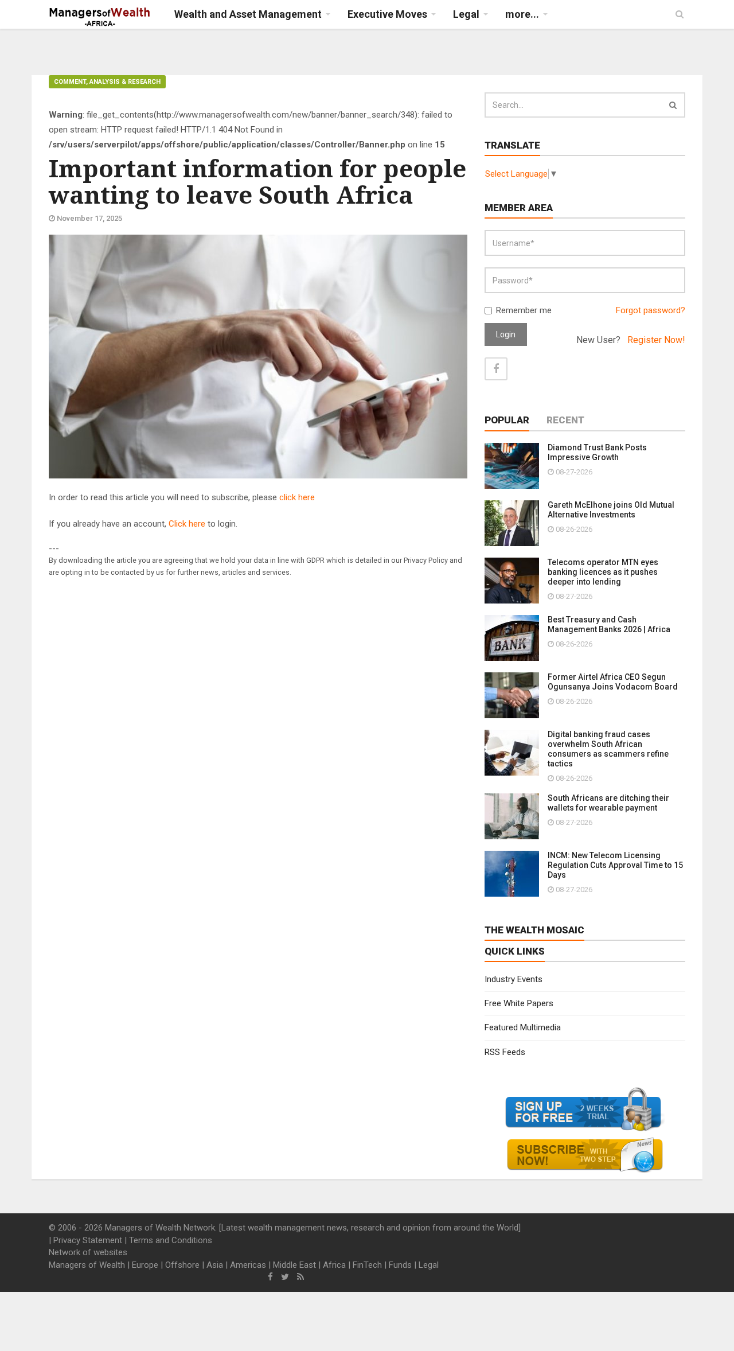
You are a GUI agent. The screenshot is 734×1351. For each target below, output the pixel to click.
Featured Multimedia (523, 1027)
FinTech (367, 1265)
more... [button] (522, 14)
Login (506, 334)
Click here (187, 524)
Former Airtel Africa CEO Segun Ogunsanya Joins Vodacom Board (613, 681)
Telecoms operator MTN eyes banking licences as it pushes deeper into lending (603, 572)
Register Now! (656, 339)
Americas (248, 1265)
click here (297, 497)
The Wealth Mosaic (534, 930)
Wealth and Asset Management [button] (248, 14)
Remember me (524, 310)
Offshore (182, 1265)
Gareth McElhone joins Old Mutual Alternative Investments (611, 509)
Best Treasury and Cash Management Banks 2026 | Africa (609, 624)
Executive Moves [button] (387, 14)
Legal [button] (466, 14)
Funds (400, 1265)
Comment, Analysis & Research (107, 81)
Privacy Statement (87, 1240)
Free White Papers (519, 1003)
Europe (145, 1265)
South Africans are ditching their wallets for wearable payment (608, 802)
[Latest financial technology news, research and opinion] (100, 17)
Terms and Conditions (170, 1240)
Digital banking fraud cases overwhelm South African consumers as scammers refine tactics (608, 749)
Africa (334, 1265)
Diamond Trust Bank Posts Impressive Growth (597, 452)
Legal (429, 1265)
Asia (214, 1265)
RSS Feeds (505, 1052)
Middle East (294, 1265)
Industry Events (513, 979)
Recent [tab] (565, 420)
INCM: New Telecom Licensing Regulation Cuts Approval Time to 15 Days (615, 865)
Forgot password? (650, 310)
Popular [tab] (507, 420)
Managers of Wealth (87, 1265)
